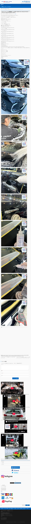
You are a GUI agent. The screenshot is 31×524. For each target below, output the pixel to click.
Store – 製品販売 (6, 508)
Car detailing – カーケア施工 (13, 508)
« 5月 (1, 491)
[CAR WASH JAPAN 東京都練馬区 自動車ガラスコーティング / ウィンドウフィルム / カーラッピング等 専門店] (6, 2)
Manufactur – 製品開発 (26, 508)
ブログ (3, 464)
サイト (2, 375)
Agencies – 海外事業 (20, 508)
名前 (2, 370)
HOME (2, 508)
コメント (2, 364)
